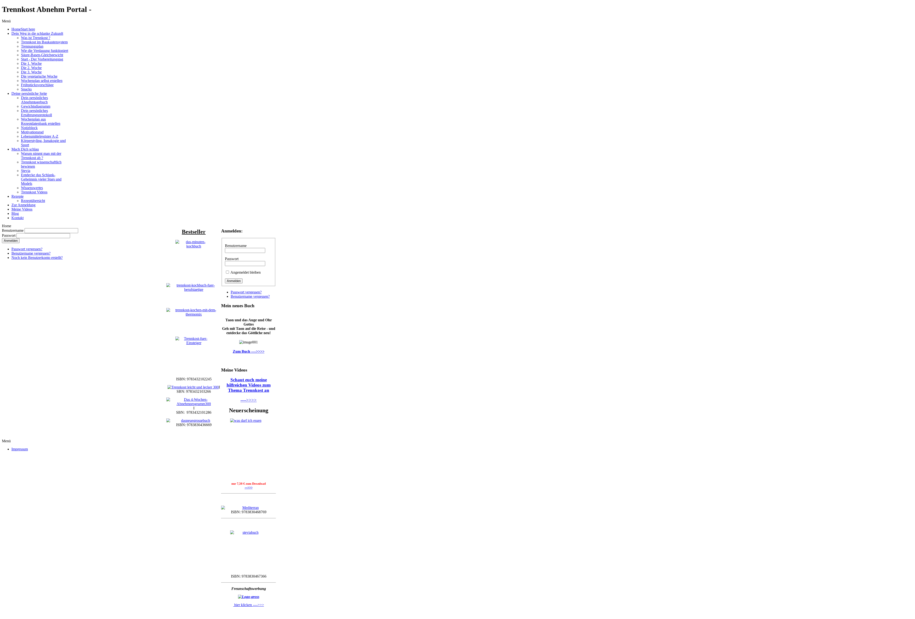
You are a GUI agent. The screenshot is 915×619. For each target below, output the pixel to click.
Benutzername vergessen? (31, 253)
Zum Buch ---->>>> (248, 351)
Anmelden (11, 240)
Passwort (8, 235)
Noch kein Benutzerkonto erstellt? (37, 258)
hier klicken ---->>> (248, 605)
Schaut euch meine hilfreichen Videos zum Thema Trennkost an (249, 385)
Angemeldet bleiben (245, 272)
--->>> (249, 487)
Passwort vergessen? (26, 249)
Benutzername (13, 230)
